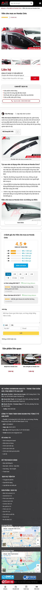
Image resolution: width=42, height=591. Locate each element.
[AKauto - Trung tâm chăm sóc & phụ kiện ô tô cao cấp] (5, 3)
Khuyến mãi (16, 589)
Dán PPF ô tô (6, 511)
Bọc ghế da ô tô (7, 506)
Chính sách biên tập (8, 446)
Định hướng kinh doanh (9, 440)
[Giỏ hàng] (40, 3)
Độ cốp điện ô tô (7, 519)
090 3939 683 (11, 409)
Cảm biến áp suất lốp (8, 514)
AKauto (5, 589)
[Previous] (4, 38)
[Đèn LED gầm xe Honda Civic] (31, 359)
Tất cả (8, 274)
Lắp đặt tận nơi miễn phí (9, 485)
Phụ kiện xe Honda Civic (14, 8)
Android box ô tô (7, 496)
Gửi (21, 333)
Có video (14, 278)
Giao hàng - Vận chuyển (9, 469)
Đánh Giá (13, 17)
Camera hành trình (8, 501)
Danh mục (26, 589)
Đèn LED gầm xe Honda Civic (31, 366)
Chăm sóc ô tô (7, 509)
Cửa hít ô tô (6, 517)
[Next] (37, 38)
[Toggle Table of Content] (16, 132)
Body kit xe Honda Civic (10, 366)
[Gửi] (31, 3)
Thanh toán (6, 471)
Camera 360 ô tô (7, 503)
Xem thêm (20, 222)
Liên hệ (5, 454)
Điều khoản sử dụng (8, 443)
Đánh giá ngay (21, 265)
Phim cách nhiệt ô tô (8, 498)
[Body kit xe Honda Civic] (11, 359)
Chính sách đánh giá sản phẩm (11, 451)
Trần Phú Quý (34, 582)
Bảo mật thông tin (8, 463)
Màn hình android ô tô (9, 493)
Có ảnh (22, 278)
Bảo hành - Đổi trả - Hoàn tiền (11, 466)
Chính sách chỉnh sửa (8, 448)
